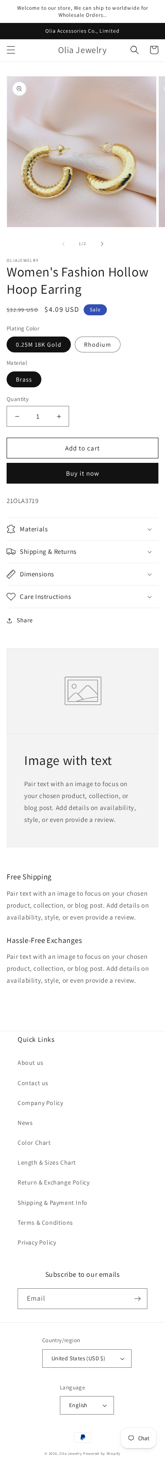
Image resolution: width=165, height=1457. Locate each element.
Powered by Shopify (102, 1453)
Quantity (18, 399)
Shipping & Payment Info (53, 1203)
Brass (24, 379)
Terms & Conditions (45, 1222)
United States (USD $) (78, 1358)
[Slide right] (102, 244)
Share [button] (25, 620)
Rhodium (97, 344)
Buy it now (82, 473)
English (78, 1405)
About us (31, 1063)
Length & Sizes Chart (47, 1162)
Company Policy (40, 1103)
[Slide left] (63, 244)
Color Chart (34, 1143)
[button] (11, 50)
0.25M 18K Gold (39, 344)
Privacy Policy (37, 1242)
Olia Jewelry (70, 1453)
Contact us (33, 1083)
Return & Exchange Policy (53, 1182)
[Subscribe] (137, 1298)
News (25, 1123)
